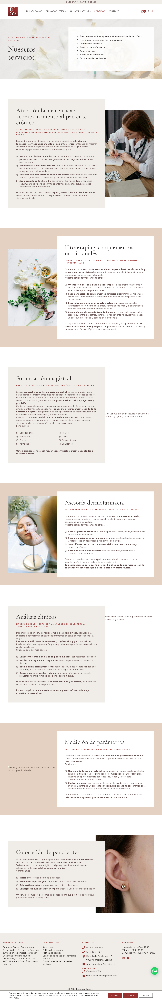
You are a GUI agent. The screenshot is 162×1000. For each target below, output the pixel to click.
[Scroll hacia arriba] (155, 989)
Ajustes (146, 995)
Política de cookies (52, 953)
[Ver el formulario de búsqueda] (152, 11)
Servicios (99, 11)
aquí (17, 997)
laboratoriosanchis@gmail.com (101, 975)
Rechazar (130, 995)
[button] (154, 971)
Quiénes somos (34, 11)
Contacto (113, 11)
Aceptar (114, 995)
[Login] (148, 11)
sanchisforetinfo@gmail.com (100, 964)
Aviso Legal (48, 947)
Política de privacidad (53, 950)
